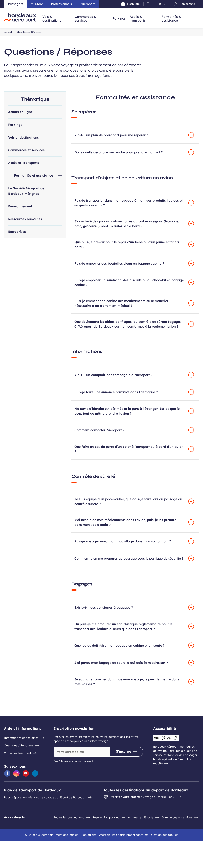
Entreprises (17, 232)
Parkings (15, 125)
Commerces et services (26, 150)
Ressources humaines (25, 219)
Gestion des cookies (164, 835)
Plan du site (88, 835)
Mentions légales (67, 835)
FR (159, 4)
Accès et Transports (23, 163)
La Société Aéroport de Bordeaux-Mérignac (26, 191)
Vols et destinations (23, 137)
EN (165, 4)
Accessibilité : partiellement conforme (123, 835)
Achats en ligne (20, 112)
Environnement (20, 206)
